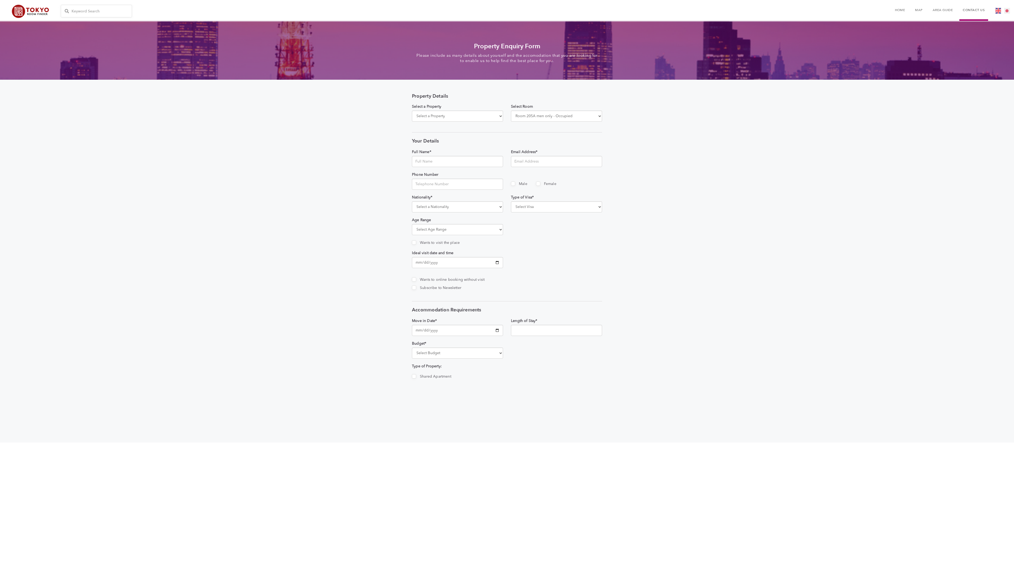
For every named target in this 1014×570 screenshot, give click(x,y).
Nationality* (422, 197)
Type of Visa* (522, 197)
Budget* (419, 343)
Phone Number (425, 175)
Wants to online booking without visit (452, 280)
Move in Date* (424, 321)
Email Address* (524, 152)
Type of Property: (427, 366)
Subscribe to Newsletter (440, 288)
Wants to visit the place (440, 243)
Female (550, 184)
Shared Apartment (435, 376)
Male (523, 184)
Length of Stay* (524, 321)
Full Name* (421, 152)
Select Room (522, 106)
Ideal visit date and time (432, 253)
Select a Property (426, 106)
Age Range (421, 220)
